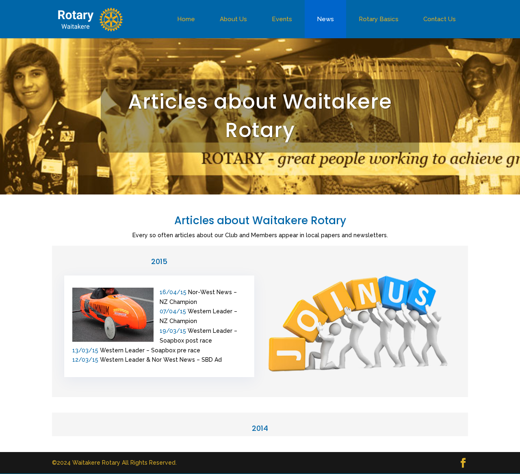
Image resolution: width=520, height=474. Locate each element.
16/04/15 (173, 292)
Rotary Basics (379, 19)
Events (282, 19)
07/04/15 (173, 311)
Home (186, 19)
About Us (233, 19)
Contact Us (439, 19)
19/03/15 (174, 331)
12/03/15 (85, 359)
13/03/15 (86, 350)
